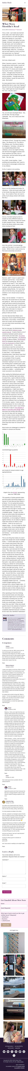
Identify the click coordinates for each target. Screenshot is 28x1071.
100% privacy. (20, 1061)
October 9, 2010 (9, 667)
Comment (5, 860)
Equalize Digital (21, 618)
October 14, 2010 (10, 802)
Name (4, 876)
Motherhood (12, 29)
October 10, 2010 (10, 777)
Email (4, 883)
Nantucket (19, 29)
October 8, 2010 (9, 647)
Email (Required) (5, 908)
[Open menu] (25, 3)
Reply (3, 663)
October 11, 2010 (12, 788)
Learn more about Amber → (17, 629)
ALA (14, 492)
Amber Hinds (6, 3)
